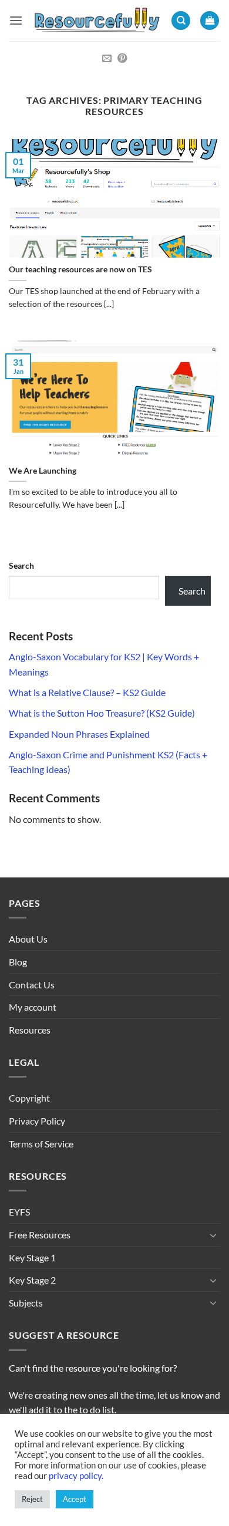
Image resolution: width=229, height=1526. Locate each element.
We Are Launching (42, 470)
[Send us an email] (107, 58)
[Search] (180, 21)
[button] (16, 20)
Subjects (26, 1302)
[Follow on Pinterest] (122, 58)
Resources (29, 1029)
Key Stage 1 (32, 1257)
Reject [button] (32, 1499)
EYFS (19, 1211)
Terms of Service (41, 1143)
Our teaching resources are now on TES (80, 269)
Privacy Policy (37, 1120)
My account (32, 1006)
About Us (28, 938)
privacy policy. (76, 1476)
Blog (18, 961)
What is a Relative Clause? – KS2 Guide (87, 692)
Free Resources (39, 1234)
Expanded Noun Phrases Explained (79, 734)
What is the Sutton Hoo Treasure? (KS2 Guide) (102, 712)
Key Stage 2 (32, 1279)
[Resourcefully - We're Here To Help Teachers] (97, 20)
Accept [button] (74, 1499)
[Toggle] (213, 1235)
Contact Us (32, 984)
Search (21, 565)
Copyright (29, 1097)
